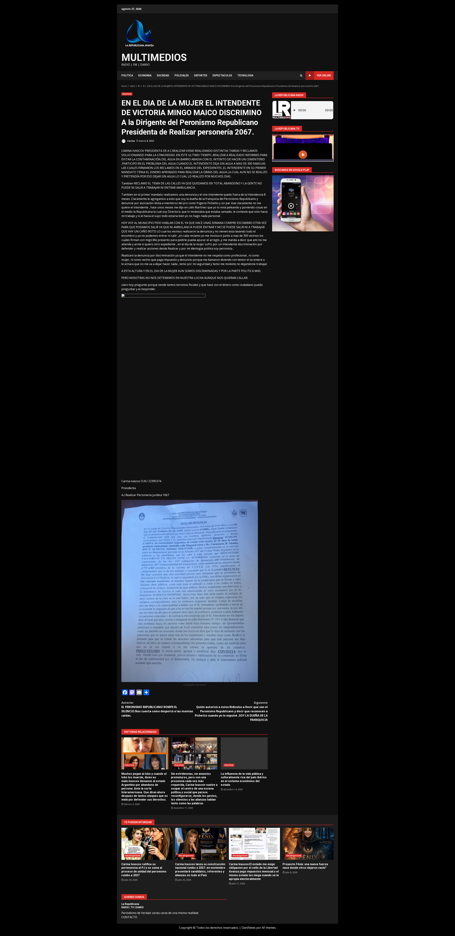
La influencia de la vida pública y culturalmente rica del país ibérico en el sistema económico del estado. (244, 753)
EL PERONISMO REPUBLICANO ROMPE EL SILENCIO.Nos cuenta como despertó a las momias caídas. (157, 709)
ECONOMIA (144, 75)
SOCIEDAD (163, 75)
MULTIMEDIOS (154, 57)
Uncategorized (132, 855)
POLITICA (127, 75)
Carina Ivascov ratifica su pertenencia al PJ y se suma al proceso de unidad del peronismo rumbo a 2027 (146, 844)
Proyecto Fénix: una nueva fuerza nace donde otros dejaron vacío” (308, 844)
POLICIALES (182, 75)
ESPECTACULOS (222, 75)
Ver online (324, 75)
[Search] (301, 75)
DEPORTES (200, 75)
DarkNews (249, 928)
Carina (131, 140)
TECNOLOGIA (245, 75)
